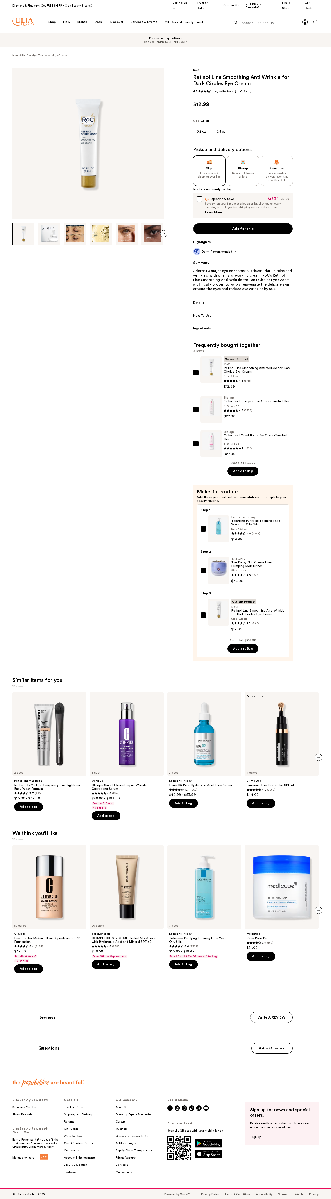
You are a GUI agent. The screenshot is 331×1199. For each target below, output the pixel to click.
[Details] (243, 303)
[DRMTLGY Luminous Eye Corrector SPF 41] (282, 744)
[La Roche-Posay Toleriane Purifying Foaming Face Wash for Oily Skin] (204, 901)
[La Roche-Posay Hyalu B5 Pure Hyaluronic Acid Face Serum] (204, 744)
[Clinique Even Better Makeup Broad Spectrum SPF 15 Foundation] (49, 904)
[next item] (163, 233)
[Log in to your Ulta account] (305, 22)
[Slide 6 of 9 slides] (152, 234)
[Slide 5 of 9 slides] (127, 234)
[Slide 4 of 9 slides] (101, 234)
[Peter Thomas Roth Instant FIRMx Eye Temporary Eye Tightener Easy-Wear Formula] (49, 746)
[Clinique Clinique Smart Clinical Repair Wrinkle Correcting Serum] (127, 751)
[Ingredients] (243, 328)
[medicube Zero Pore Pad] (282, 897)
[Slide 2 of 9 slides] (49, 234)
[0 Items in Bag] (316, 22)
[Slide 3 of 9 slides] (75, 234)
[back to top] (317, 1185)
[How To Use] (243, 315)
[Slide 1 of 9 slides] (23, 234)
